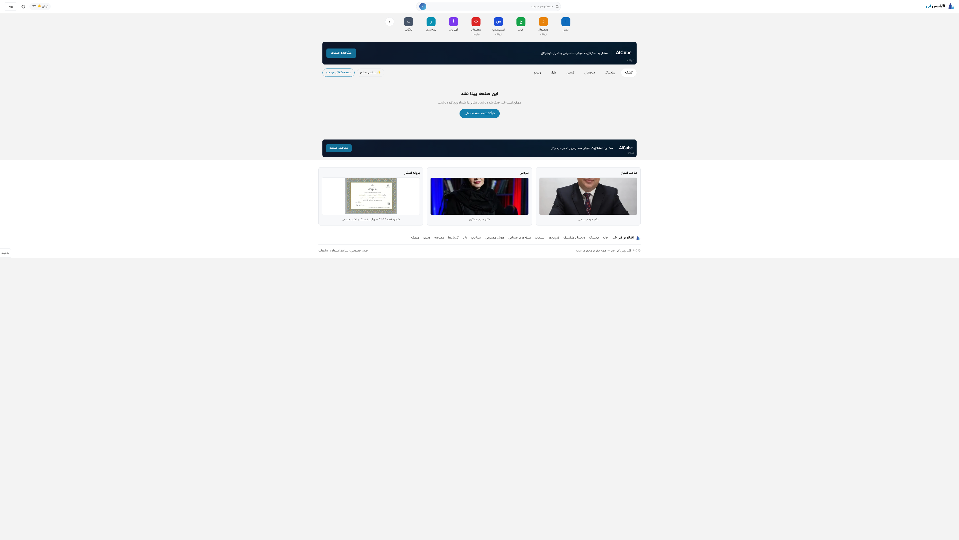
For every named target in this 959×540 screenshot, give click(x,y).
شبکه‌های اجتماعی (519, 237)
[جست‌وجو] (422, 6)
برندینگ (610, 72)
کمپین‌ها (553, 237)
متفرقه (415, 237)
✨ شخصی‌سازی (370, 72)
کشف (629, 72)
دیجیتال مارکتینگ (574, 237)
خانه (605, 237)
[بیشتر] (389, 21)
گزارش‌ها (453, 237)
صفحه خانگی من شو (338, 72)
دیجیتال (589, 72)
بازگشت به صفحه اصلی (480, 113)
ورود (10, 6)
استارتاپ (476, 237)
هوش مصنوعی (494, 237)
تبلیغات (539, 237)
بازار (553, 72)
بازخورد (5, 253)
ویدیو (537, 72)
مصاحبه (439, 237)
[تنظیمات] (23, 6)
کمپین (570, 72)
